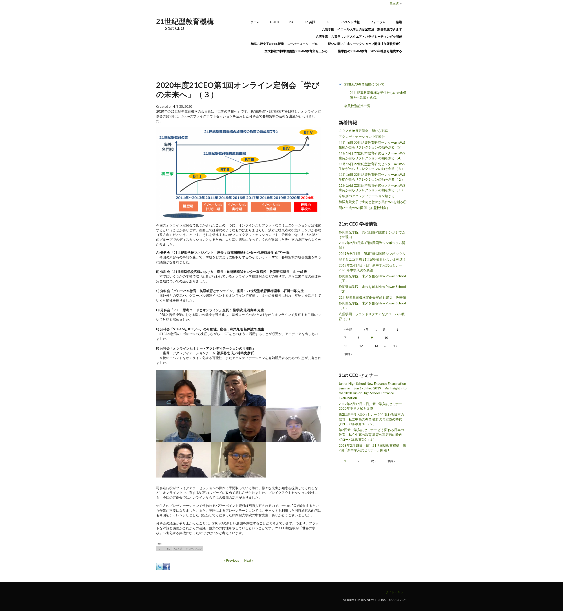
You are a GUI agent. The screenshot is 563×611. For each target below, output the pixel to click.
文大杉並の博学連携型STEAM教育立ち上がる (296, 51)
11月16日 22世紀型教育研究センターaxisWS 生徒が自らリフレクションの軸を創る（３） (372, 166)
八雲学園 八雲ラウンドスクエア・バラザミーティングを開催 (360, 36)
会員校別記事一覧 (357, 106)
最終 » (348, 354)
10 (386, 337)
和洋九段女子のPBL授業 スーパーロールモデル (284, 44)
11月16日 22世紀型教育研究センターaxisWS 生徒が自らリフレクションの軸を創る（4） (372, 155)
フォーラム (378, 22)
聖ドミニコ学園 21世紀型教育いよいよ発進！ (372, 259)
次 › (395, 346)
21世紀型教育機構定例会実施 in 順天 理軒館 (372, 297)
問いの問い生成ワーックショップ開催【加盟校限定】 (365, 44)
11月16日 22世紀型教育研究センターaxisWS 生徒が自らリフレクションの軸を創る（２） (372, 176)
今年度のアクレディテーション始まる (367, 196)
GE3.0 (274, 22)
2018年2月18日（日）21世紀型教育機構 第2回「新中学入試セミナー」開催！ (372, 447)
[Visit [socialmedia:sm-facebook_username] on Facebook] (166, 566)
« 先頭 (348, 329)
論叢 (399, 22)
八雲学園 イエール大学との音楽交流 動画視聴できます (362, 29)
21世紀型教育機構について (364, 84)
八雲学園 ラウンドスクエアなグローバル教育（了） (372, 316)
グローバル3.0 (193, 548)
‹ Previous (231, 560)
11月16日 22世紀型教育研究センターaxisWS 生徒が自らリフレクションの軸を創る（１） (372, 187)
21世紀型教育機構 (185, 21)
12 (361, 346)
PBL (291, 22)
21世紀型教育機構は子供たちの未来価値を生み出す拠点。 (378, 95)
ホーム (255, 22)
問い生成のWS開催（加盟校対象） (364, 208)
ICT (328, 22)
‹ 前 (366, 329)
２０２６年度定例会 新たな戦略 (363, 131)
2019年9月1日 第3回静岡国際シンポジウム (372, 254)
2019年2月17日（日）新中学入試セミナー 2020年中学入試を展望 (372, 267)
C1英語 (178, 548)
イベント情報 (350, 22)
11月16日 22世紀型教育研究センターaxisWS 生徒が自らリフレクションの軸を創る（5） (372, 145)
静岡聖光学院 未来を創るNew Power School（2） (372, 289)
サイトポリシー (396, 592)
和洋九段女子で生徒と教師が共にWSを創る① (372, 202)
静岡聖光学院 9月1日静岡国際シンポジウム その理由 (373, 234)
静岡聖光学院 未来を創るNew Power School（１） (372, 305)
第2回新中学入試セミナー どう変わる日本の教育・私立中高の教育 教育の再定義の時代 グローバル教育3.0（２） (372, 419)
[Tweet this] (159, 566)
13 (376, 346)
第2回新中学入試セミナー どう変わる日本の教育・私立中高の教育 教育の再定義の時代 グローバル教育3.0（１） (372, 434)
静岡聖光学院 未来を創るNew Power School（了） (372, 278)
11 (346, 346)
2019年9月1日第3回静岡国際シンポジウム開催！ (372, 245)
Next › (248, 560)
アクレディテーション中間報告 (362, 137)
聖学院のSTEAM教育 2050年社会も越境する (370, 51)
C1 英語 (310, 22)
